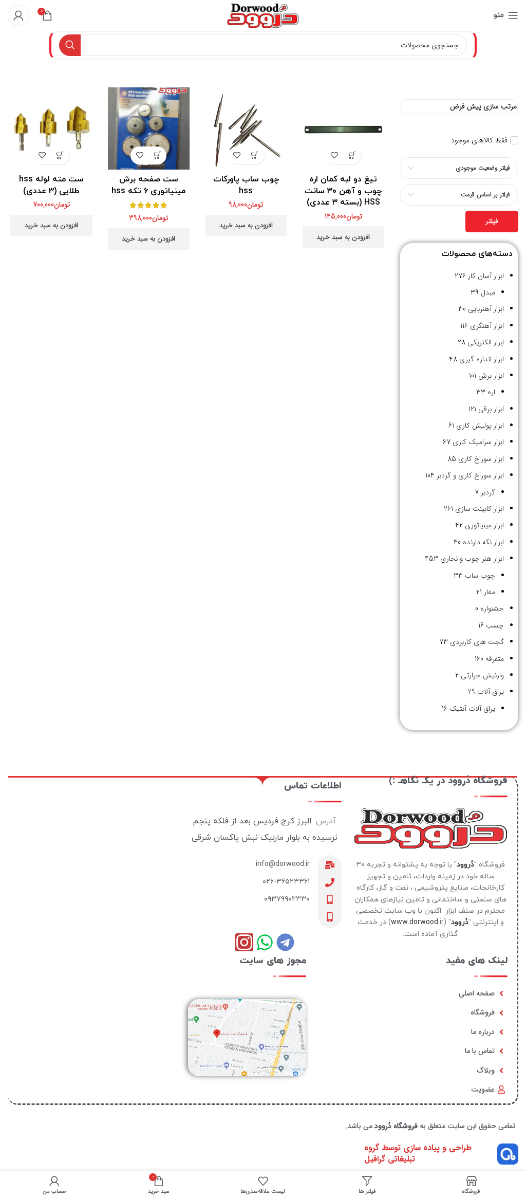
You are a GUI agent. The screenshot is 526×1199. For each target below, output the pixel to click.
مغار (489, 592)
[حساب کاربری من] (18, 15)
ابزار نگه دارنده (483, 542)
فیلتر (492, 221)
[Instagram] (244, 942)
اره (491, 392)
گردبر (488, 492)
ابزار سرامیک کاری (478, 442)
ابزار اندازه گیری (481, 359)
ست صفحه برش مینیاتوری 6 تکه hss (148, 185)
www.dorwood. (415, 922)
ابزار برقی (491, 409)
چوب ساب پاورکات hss (246, 185)
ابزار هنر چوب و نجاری (472, 558)
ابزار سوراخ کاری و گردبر (470, 475)
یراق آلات (490, 691)
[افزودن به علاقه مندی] (334, 155)
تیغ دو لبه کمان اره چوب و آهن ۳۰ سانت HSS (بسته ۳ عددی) (343, 191)
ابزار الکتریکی (485, 342)
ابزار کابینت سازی (479, 508)
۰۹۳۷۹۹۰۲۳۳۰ (287, 899)
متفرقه (494, 659)
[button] (352, 155)
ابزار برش (491, 375)
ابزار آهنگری (487, 325)
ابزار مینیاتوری (484, 525)
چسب (495, 625)
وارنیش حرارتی (482, 675)
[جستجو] (70, 45)
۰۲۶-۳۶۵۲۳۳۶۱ (286, 882)
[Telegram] (285, 942)
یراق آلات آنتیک (472, 708)
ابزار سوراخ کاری (481, 459)
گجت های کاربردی (477, 642)
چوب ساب (480, 575)
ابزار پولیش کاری (480, 425)
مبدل (488, 292)
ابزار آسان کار (486, 276)
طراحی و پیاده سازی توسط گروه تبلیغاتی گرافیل (418, 1153)
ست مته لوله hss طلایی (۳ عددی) (51, 185)
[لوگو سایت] (263, 15)
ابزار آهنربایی (486, 309)
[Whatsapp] (265, 942)
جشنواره (492, 608)
